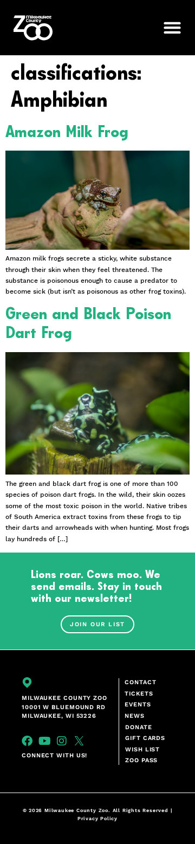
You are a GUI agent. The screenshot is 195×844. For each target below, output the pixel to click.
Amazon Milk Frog (66, 132)
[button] (167, 27)
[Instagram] (61, 741)
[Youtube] (44, 741)
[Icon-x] (79, 741)
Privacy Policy (97, 818)
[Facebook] (27, 741)
